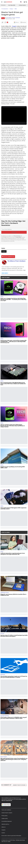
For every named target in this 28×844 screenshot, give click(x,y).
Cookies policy (5, 818)
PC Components (5, 8)
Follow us (17, 22)
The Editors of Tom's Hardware (13, 17)
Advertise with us (5, 824)
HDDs (16, 8)
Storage (11, 8)
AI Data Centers (22, 5)
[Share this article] (2, 22)
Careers (3, 832)
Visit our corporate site (7, 800)
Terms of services (16, 235)
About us (3, 827)
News (3, 18)
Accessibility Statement (7, 821)
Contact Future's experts (7, 812)
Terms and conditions (6, 809)
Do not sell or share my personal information (11, 835)
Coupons (3, 829)
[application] (14, 115)
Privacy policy (4, 815)
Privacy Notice (18, 237)
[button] (26, 2)
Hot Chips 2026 (11, 5)
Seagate (14, 26)
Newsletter (24, 22)
